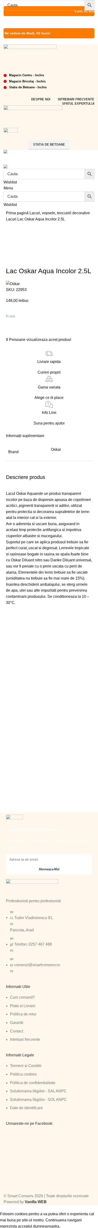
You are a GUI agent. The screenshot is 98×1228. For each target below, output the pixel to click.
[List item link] (49, 944)
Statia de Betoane (49, 144)
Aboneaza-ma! (49, 869)
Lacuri (11, 219)
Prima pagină (17, 213)
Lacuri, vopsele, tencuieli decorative (59, 213)
